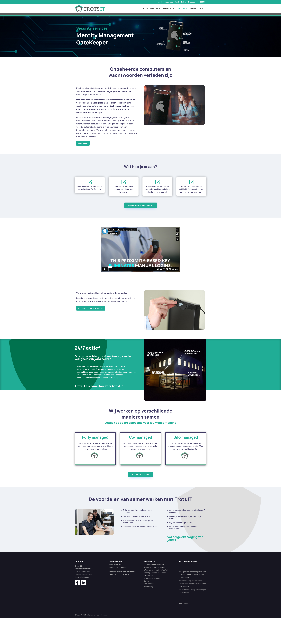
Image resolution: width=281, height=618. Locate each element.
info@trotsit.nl (85, 577)
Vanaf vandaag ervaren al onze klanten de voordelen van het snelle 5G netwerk (193, 583)
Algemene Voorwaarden (118, 567)
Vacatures (169, 2)
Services (181, 9)
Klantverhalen (180, 2)
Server (146, 581)
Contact (202, 9)
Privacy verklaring (115, 564)
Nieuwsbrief (158, 2)
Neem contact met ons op (140, 205)
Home (145, 9)
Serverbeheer (149, 584)
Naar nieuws (183, 603)
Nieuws (193, 9)
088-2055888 (201, 2)
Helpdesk (191, 2)
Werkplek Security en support (154, 567)
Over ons (154, 9)
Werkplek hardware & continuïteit (156, 570)
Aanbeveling (148, 587)
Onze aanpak (169, 9)
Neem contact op (140, 474)
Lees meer (82, 143)
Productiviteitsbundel (152, 578)
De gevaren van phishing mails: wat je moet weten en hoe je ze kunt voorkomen (193, 574)
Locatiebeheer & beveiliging (154, 564)
